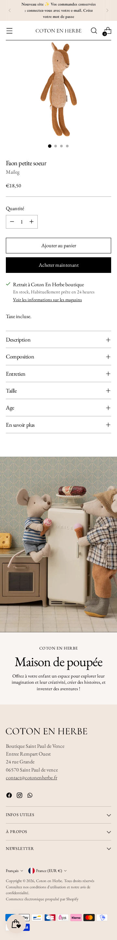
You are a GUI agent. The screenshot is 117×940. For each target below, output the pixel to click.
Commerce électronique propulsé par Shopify (42, 899)
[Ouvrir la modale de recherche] (93, 30)
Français (12, 870)
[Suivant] (107, 10)
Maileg (13, 171)
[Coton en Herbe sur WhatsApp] (30, 796)
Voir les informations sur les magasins (47, 299)
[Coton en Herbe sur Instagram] (20, 796)
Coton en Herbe (49, 880)
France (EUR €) (49, 870)
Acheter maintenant (59, 265)
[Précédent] (10, 10)
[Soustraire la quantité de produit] (12, 221)
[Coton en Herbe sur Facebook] (10, 796)
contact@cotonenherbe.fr (31, 777)
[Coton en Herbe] (58, 31)
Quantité (15, 208)
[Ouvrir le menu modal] (9, 30)
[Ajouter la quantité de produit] (31, 221)
